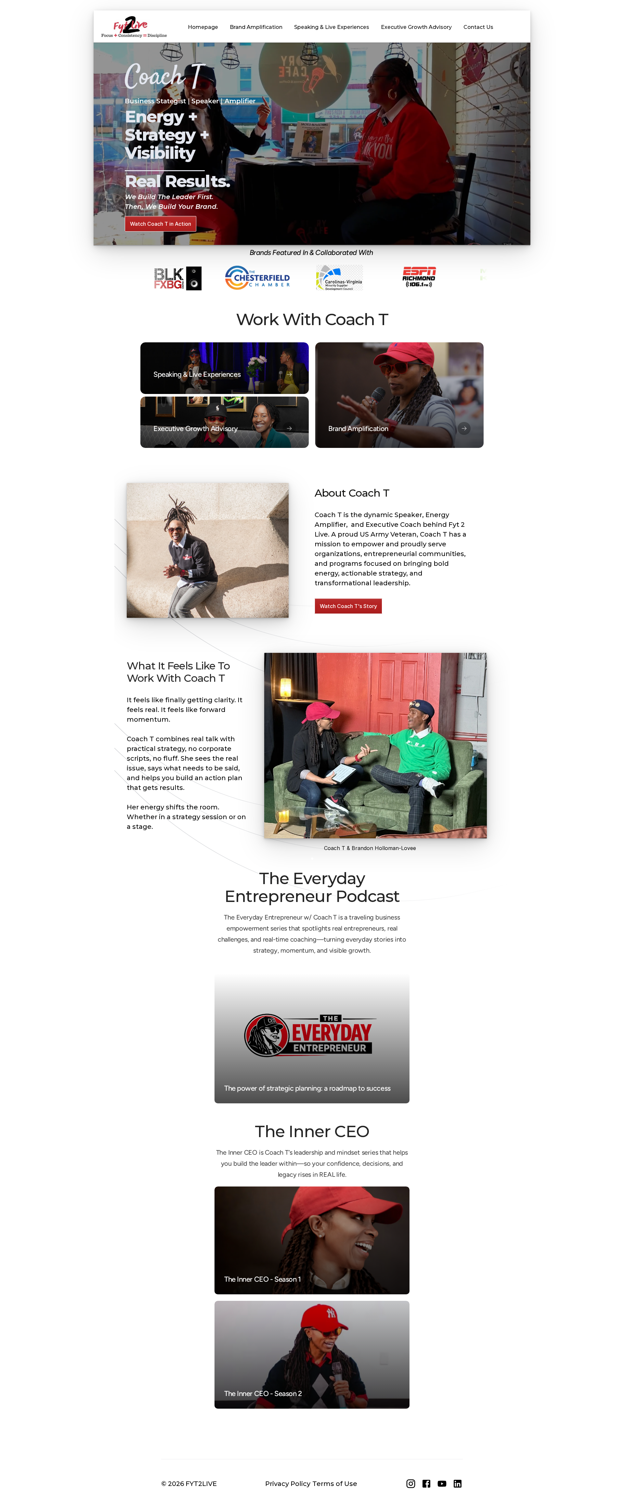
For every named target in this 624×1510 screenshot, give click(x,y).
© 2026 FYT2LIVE (189, 1484)
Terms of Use (334, 1484)
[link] (399, 395)
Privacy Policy (287, 1484)
